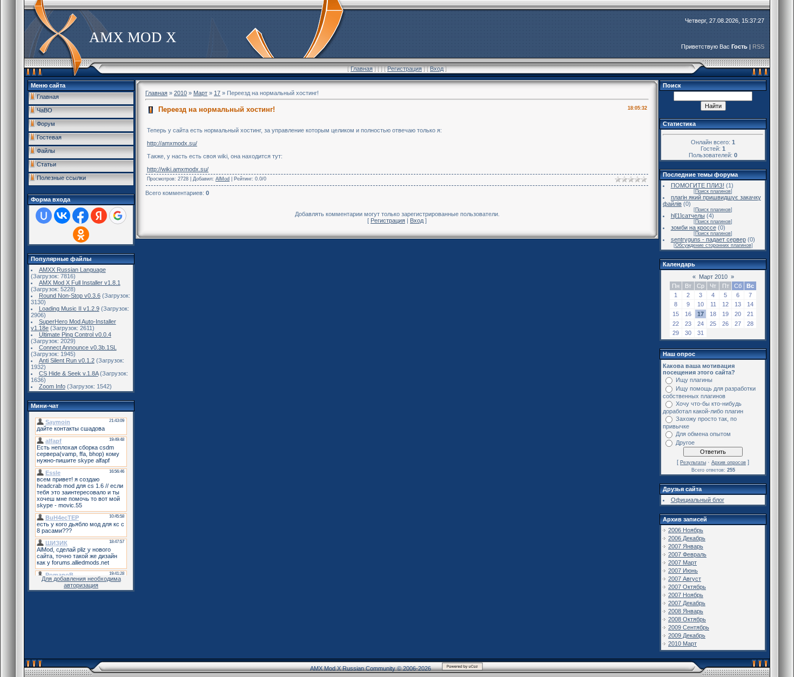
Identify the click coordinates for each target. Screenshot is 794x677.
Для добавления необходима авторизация (81, 581)
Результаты (693, 462)
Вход (436, 68)
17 (217, 93)
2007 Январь (685, 546)
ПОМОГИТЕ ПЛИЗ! (697, 185)
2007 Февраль (687, 554)
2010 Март (682, 643)
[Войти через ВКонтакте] (62, 215)
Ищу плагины (694, 380)
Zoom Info (52, 386)
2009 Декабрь (686, 635)
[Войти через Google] (117, 215)
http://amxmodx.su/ (172, 143)
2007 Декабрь (686, 603)
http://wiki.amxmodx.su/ (177, 169)
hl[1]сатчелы (688, 215)
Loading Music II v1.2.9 (69, 308)
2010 (180, 93)
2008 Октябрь (687, 619)
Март (200, 93)
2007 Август (684, 578)
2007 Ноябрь (685, 595)
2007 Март (682, 562)
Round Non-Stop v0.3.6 (69, 295)
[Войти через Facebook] (80, 215)
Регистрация (404, 68)
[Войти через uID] (44, 215)
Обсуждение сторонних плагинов (713, 245)
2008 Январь (685, 611)
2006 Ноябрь (685, 530)
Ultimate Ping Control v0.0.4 (75, 334)
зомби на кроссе (693, 227)
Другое (685, 442)
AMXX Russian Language (72, 269)
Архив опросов (728, 462)
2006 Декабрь (686, 538)
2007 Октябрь (687, 587)
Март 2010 (713, 276)
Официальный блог (697, 500)
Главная (362, 68)
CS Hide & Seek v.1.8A (68, 373)
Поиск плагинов (713, 191)
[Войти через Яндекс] (99, 215)
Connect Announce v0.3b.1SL (78, 347)
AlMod (223, 179)
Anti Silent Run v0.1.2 (67, 360)
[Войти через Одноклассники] (81, 234)
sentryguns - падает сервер (708, 239)
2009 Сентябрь (688, 627)
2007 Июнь (683, 570)
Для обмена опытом (703, 434)
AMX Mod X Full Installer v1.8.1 (79, 282)
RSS (758, 46)
